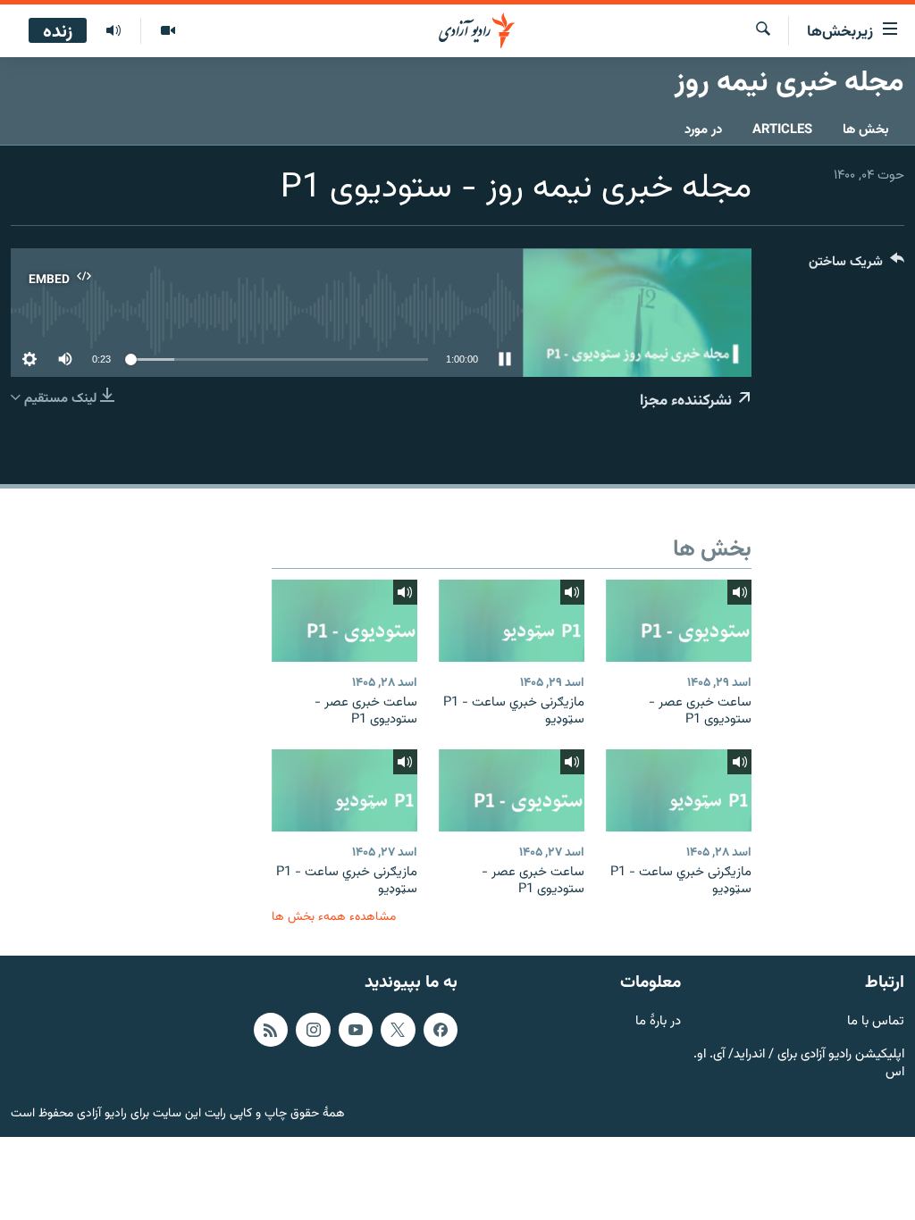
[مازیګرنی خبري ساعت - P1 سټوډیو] (511, 621)
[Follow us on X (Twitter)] (398, 1029)
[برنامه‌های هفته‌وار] (113, 31)
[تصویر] (167, 31)
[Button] (856, 265)
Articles (782, 130)
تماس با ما (875, 1021)
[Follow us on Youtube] (356, 1029)
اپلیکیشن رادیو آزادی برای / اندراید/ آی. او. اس (798, 1063)
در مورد (703, 130)
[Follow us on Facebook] (441, 1029)
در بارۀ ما (658, 1021)
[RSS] (271, 1029)
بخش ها (866, 130)
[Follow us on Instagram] (313, 1029)
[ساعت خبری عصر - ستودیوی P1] (678, 621)
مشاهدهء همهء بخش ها (334, 916)
